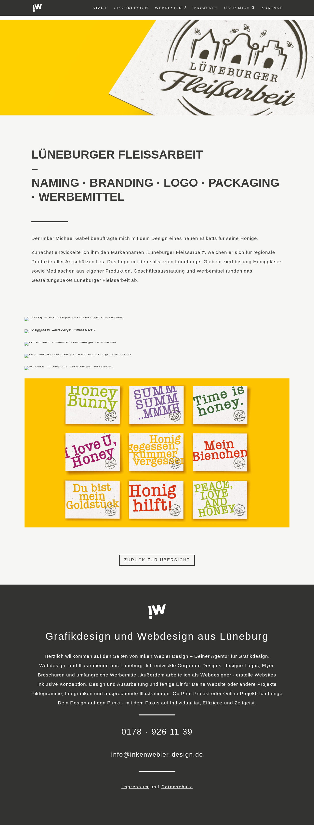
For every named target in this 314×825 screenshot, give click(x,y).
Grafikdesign (131, 8)
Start (99, 8)
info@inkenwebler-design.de (157, 754)
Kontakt (272, 8)
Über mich (237, 8)
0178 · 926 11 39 (157, 731)
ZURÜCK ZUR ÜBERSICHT (157, 560)
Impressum (135, 787)
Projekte (206, 8)
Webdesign (168, 8)
